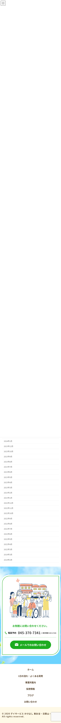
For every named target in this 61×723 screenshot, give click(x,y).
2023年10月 (8, 451)
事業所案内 (30, 682)
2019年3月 (8, 554)
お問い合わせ (30, 701)
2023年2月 (8, 492)
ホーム (30, 669)
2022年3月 (8, 549)
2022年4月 (8, 544)
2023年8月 (8, 461)
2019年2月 (8, 559)
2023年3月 (8, 487)
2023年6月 (8, 472)
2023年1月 (8, 498)
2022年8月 (8, 523)
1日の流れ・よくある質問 (30, 675)
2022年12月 (8, 503)
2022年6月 (8, 534)
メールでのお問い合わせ (33, 645)
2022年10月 (8, 513)
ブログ (30, 695)
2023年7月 (8, 467)
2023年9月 (8, 456)
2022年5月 (8, 539)
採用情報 (30, 688)
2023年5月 (8, 477)
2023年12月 (8, 446)
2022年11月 (8, 508)
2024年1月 (8, 441)
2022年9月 (8, 518)
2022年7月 (8, 529)
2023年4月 (8, 482)
